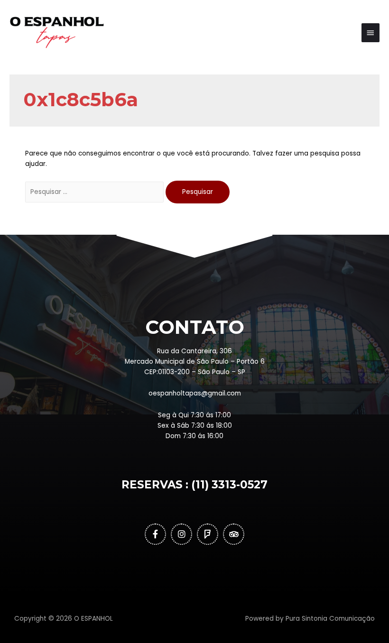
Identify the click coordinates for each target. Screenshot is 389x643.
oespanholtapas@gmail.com (194, 393)
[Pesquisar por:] (95, 191)
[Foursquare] (207, 534)
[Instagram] (181, 534)
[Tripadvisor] (233, 534)
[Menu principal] (370, 32)
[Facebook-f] (155, 534)
